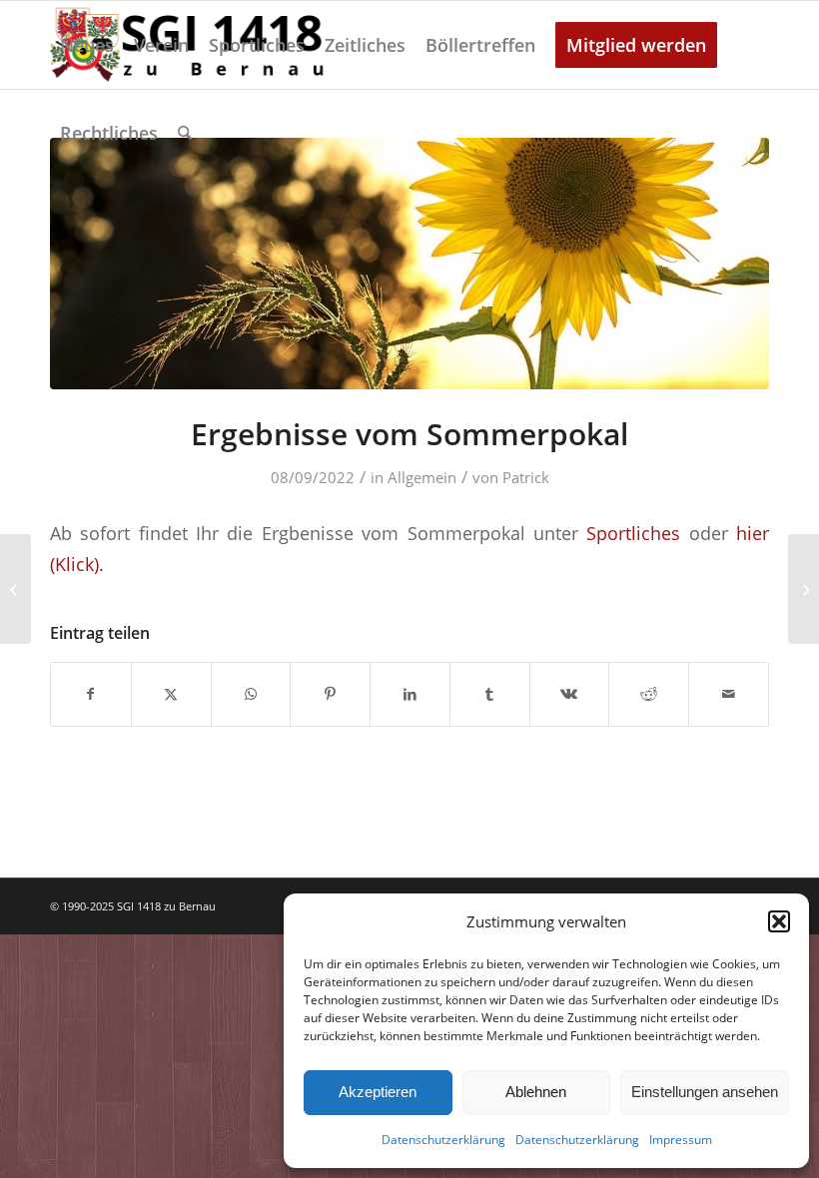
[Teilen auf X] (171, 694)
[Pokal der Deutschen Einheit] (803, 589)
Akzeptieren (377, 1091)
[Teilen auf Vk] (569, 694)
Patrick (525, 477)
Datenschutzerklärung (443, 1139)
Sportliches (633, 532)
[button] (779, 921)
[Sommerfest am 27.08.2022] (15, 589)
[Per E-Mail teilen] (728, 694)
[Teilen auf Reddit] (648, 694)
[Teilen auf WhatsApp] (251, 694)
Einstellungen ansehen (704, 1091)
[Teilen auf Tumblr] (489, 694)
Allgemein (422, 477)
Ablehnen (535, 1091)
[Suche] (185, 133)
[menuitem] (87, 45)
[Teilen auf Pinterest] (330, 694)
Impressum (680, 1139)
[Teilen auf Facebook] (91, 694)
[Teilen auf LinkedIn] (410, 694)
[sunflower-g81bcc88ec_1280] (409, 263)
